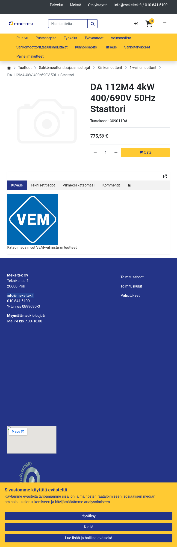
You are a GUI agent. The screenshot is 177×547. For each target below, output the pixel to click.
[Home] (9, 67)
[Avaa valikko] (165, 23)
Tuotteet (25, 67)
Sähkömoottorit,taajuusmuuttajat (42, 47)
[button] (95, 152)
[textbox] (31, 301)
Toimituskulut (131, 286)
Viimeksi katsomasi (78, 185)
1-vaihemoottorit (143, 67)
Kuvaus (17, 185)
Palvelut (56, 5)
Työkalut (70, 38)
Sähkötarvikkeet (137, 47)
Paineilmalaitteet (30, 56)
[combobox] (68, 23)
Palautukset (130, 295)
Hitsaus (110, 47)
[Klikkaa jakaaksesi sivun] (165, 176)
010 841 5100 (156, 5)
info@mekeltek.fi (128, 5)
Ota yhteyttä (97, 5)
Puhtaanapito (45, 38)
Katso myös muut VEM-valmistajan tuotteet (42, 247)
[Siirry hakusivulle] (92, 23)
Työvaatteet (94, 38)
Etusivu (22, 38)
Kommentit (111, 185)
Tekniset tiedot (43, 185)
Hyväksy (89, 516)
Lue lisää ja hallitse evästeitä (88, 538)
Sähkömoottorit (109, 67)
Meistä (75, 5)
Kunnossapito (86, 47)
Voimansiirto (121, 38)
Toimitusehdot (132, 277)
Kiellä (88, 527)
